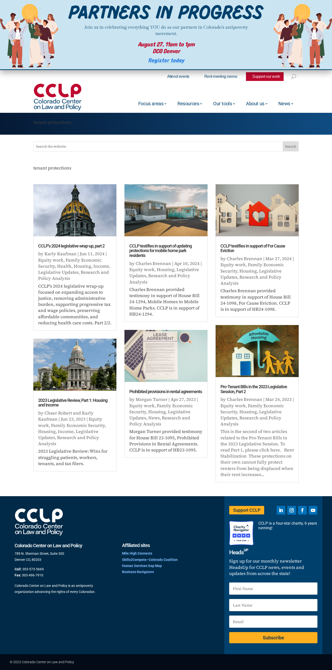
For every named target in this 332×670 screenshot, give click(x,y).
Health (64, 266)
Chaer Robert (58, 413)
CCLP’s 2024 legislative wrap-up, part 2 (71, 245)
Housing (82, 266)
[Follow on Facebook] (302, 510)
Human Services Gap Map (142, 566)
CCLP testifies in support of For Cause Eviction (252, 248)
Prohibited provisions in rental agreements (165, 391)
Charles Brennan (153, 263)
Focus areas (151, 103)
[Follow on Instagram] (291, 510)
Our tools (222, 103)
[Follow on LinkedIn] (281, 510)
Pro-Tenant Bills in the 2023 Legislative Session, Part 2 (253, 389)
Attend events (178, 76)
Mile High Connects (137, 553)
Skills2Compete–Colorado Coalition (150, 560)
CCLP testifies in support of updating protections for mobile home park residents (160, 250)
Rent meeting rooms (220, 76)
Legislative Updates (58, 272)
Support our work (266, 76)
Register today (166, 60)
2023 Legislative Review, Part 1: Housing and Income (72, 403)
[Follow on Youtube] (313, 510)
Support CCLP (246, 510)
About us (255, 103)
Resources (188, 103)
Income (101, 266)
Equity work (50, 260)
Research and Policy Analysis (159, 421)
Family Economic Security (78, 425)
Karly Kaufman (60, 254)
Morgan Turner (151, 399)
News (284, 103)
